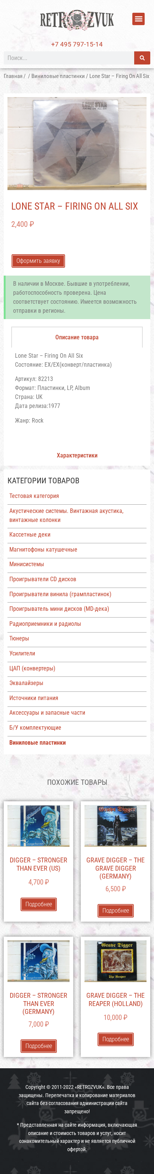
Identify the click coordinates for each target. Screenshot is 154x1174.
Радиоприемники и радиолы (45, 623)
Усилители (22, 653)
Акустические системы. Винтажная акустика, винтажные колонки (66, 515)
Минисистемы (26, 564)
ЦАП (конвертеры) (32, 668)
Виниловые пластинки (58, 76)
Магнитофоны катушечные (43, 549)
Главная (13, 76)
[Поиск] (142, 57)
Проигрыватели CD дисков (42, 579)
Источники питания (33, 698)
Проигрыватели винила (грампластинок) (60, 594)
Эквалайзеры (26, 683)
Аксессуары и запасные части (47, 712)
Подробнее (38, 904)
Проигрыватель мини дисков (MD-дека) (59, 608)
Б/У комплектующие (35, 727)
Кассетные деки (29, 534)
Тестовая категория (34, 495)
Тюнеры (19, 638)
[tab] (77, 337)
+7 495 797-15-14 (77, 44)
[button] (138, 19)
